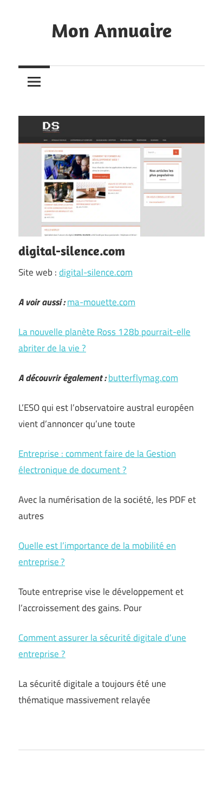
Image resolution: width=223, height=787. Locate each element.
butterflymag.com (143, 378)
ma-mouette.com (101, 302)
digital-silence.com (96, 272)
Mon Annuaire (111, 30)
